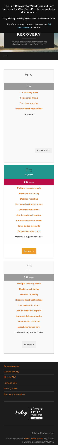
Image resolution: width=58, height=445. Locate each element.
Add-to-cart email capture (28, 215)
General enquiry (11, 372)
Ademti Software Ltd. (33, 439)
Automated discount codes (29, 220)
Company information (14, 394)
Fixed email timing (29, 98)
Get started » (43, 151)
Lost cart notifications (28, 210)
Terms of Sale (10, 383)
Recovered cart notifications (28, 109)
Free (29, 74)
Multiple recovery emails (29, 188)
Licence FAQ (10, 377)
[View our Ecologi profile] (29, 413)
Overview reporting (29, 103)
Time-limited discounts (29, 226)
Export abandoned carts (29, 231)
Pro (29, 170)
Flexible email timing (29, 193)
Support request (11, 366)
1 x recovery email (29, 92)
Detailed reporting (29, 199)
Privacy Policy (10, 389)
